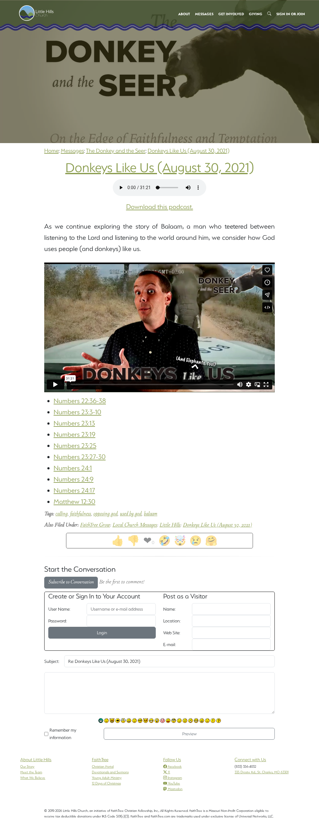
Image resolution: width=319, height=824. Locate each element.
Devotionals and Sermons (110, 772)
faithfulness (80, 514)
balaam (150, 514)
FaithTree (100, 759)
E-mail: (169, 644)
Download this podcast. (159, 207)
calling (61, 514)
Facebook (175, 766)
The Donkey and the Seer (115, 150)
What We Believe (32, 778)
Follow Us (172, 759)
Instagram (175, 778)
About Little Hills (35, 759)
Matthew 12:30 (74, 501)
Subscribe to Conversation (71, 582)
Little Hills (170, 525)
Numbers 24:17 (74, 490)
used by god (130, 514)
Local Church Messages (134, 525)
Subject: (51, 661)
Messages (72, 150)
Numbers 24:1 (73, 468)
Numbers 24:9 (73, 479)
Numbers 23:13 (74, 423)
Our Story (27, 766)
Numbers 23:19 (74, 434)
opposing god (105, 514)
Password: (57, 620)
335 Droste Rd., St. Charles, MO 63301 (261, 772)
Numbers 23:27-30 (80, 457)
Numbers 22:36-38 (80, 401)
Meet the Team (31, 772)
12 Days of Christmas (106, 783)
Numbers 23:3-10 (77, 412)
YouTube (174, 783)
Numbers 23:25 (75, 445)
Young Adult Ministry (106, 778)
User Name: (59, 609)
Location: (171, 620)
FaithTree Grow (95, 525)
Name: (169, 609)
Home (51, 150)
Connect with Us (250, 759)
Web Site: (171, 632)
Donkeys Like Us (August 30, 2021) (189, 150)
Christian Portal (103, 766)
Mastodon (175, 789)
